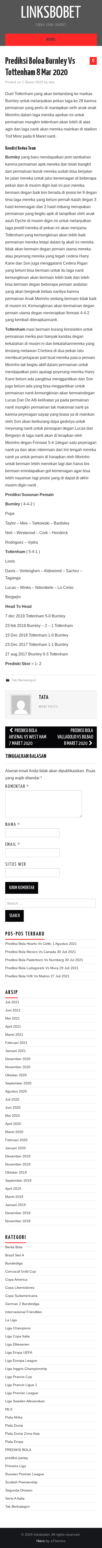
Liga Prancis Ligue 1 (21, 1385)
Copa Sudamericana (21, 1296)
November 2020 (17, 1067)
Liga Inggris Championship (26, 1369)
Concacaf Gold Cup (20, 1271)
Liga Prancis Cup (18, 1377)
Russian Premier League (24, 1474)
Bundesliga (14, 1263)
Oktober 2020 (16, 1075)
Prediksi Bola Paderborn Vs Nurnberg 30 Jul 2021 (44, 960)
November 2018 (17, 1221)
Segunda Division (18, 1490)
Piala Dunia (14, 1425)
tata (52, 82)
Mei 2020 (12, 1116)
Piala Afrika (14, 1417)
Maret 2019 (14, 1197)
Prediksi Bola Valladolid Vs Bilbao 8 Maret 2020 (75, 737)
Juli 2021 (12, 1002)
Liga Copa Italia (17, 1336)
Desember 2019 (17, 1156)
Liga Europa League (21, 1361)
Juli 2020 (12, 1099)
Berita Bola (13, 1247)
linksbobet (51, 13)
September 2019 (18, 1180)
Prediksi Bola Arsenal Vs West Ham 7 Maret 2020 (27, 737)
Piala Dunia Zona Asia (22, 1433)
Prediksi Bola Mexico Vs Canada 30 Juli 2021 (40, 952)
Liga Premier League (21, 1393)
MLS (8, 1409)
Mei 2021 (12, 1018)
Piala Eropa (14, 1442)
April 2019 (13, 1189)
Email (12, 844)
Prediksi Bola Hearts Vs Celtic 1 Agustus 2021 (41, 944)
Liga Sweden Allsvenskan (25, 1401)
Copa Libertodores (19, 1288)
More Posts (48, 707)
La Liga (11, 1320)
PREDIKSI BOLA (18, 1450)
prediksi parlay (16, 1458)
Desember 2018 (17, 1213)
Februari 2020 (16, 1140)
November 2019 (17, 1164)
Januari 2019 (15, 1205)
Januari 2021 (15, 1051)
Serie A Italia (15, 1498)
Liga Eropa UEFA (18, 1352)
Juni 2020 (13, 1107)
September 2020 (18, 1083)
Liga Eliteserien (17, 1344)
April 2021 (13, 1026)
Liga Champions (18, 1328)
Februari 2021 (16, 1043)
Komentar (17, 786)
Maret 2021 (14, 1035)
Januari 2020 (15, 1148)
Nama (12, 825)
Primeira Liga (15, 1466)
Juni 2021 (13, 1010)
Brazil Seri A (14, 1255)
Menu (51, 40)
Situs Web (15, 864)
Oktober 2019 (16, 1172)
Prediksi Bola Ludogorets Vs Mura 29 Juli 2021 (41, 968)
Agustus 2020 (16, 1091)
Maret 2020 (14, 1132)
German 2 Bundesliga (22, 1304)
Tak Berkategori (24, 680)
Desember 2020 (17, 1059)
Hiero (40, 1541)
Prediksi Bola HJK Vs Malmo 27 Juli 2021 (37, 976)
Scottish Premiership (21, 1482)
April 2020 (13, 1124)
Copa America (16, 1279)
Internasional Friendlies (23, 1312)
